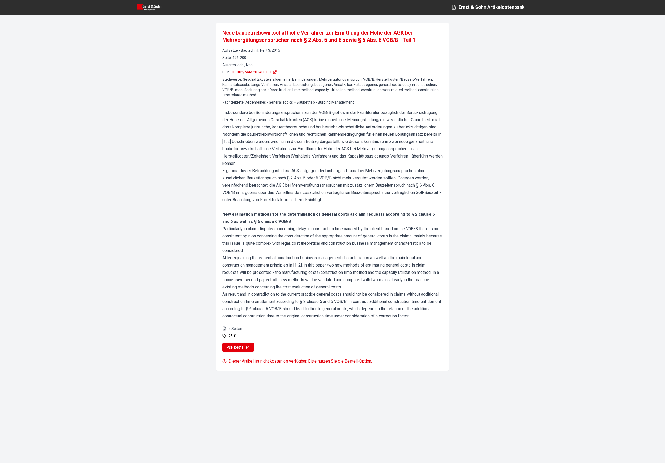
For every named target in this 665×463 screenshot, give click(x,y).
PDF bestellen (238, 347)
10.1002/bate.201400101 (251, 72)
